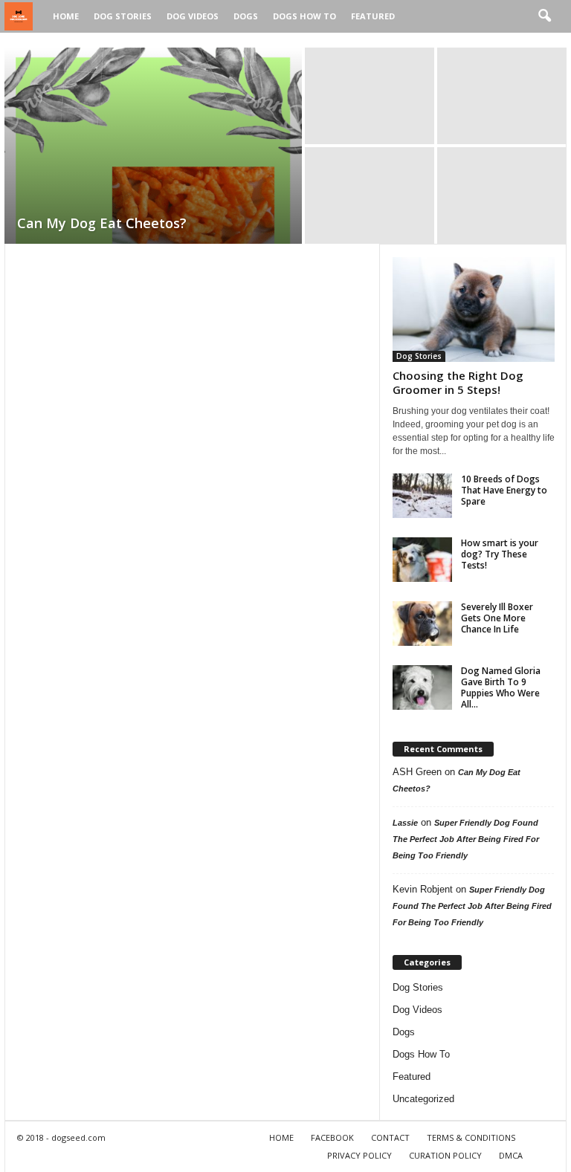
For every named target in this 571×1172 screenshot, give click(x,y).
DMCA (511, 1155)
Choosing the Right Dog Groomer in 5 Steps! (458, 382)
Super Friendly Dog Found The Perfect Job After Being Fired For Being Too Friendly (466, 839)
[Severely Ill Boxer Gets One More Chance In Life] (422, 623)
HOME (281, 1137)
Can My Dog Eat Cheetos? (102, 223)
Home (66, 16)
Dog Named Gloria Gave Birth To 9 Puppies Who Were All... (501, 687)
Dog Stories (123, 16)
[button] (544, 16)
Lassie (405, 822)
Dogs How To (304, 16)
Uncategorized (423, 1098)
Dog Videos (193, 16)
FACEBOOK (332, 1137)
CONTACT (390, 1137)
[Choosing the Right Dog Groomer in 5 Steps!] (474, 309)
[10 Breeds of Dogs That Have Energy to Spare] (422, 495)
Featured (373, 16)
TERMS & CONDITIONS (471, 1137)
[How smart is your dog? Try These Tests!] (422, 559)
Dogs (245, 16)
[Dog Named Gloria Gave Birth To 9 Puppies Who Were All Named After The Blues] (422, 687)
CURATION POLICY (445, 1155)
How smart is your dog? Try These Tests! (499, 554)
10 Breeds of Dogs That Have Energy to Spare (504, 490)
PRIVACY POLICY (359, 1155)
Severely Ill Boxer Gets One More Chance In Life (497, 617)
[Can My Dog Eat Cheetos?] (153, 147)
